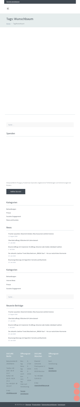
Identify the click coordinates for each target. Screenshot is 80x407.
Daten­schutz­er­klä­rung (49, 405)
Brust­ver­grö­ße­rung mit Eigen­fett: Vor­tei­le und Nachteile (27, 260)
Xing (73, 2)
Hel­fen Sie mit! (15, 191)
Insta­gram (69, 2)
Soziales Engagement (13, 288)
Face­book (62, 2)
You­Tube (66, 2)
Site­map (28, 405)
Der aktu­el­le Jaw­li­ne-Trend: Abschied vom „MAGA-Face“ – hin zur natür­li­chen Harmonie (37, 253)
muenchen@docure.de (41, 385)
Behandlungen (11, 276)
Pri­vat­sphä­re (36, 405)
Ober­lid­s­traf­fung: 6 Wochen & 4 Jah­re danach (23, 240)
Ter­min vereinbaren (13, 2)
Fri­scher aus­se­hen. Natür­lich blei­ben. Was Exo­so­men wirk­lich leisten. (31, 234)
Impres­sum (61, 405)
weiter (8, 108)
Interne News (10, 280)
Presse (8, 284)
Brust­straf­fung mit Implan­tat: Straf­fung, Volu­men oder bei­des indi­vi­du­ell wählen (35, 247)
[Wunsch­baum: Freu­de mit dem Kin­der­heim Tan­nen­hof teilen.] (40, 57)
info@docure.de (11, 393)
